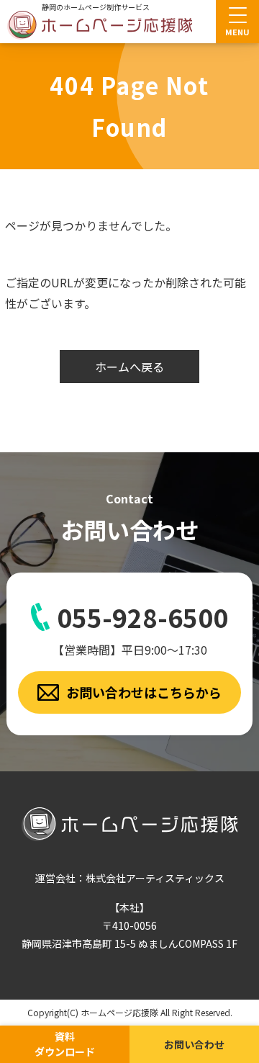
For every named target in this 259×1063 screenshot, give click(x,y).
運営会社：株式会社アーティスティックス (129, 878)
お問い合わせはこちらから (144, 692)
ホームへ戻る (129, 366)
